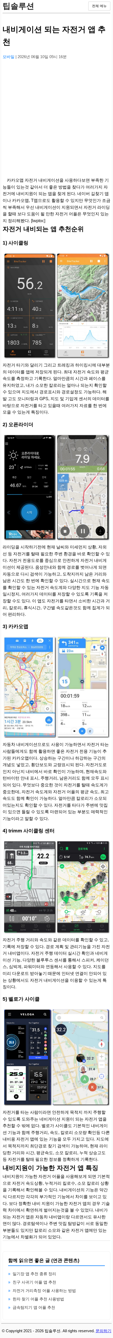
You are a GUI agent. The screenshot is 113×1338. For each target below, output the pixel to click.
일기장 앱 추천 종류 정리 (34, 1273)
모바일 (9, 56)
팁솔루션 (18, 6)
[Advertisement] (56, 120)
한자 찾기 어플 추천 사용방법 (38, 1299)
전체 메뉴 (99, 6)
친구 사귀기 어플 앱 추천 (34, 1282)
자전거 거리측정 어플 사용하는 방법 (44, 1290)
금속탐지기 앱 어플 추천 (34, 1307)
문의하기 (103, 1331)
